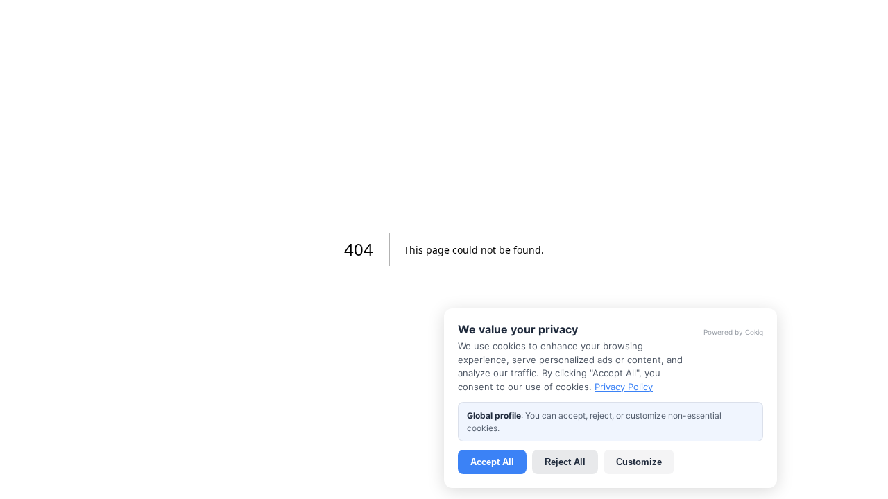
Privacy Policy (624, 386)
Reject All (565, 462)
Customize (639, 462)
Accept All (492, 462)
